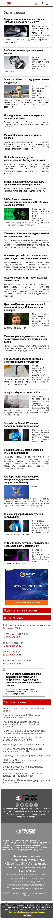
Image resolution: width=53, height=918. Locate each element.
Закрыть (27, 915)
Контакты (6, 811)
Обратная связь (27, 809)
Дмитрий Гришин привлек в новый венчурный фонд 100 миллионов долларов (24, 307)
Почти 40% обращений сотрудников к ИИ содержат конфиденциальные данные (24, 732)
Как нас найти (42, 809)
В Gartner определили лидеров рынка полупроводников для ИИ (22, 750)
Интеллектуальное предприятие (25, 884)
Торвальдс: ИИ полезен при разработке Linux (26, 755)
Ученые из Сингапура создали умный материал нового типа (26, 235)
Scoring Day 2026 (12, 651)
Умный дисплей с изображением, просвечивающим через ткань (24, 183)
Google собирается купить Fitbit (22, 392)
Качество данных (32, 881)
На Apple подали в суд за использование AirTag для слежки (24, 159)
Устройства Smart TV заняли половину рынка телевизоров (21, 425)
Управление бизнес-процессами (25, 888)
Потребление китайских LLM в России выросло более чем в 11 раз (22, 738)
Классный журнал (33, 867)
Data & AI (15, 881)
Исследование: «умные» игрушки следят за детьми (24, 117)
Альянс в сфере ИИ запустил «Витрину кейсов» (23, 709)
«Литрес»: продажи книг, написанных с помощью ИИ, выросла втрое (23, 774)
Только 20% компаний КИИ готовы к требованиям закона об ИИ (21, 716)
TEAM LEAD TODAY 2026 (16, 633)
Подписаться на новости (20, 610)
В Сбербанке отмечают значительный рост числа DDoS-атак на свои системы (26, 202)
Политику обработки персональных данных (27, 912)
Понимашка (27, 871)
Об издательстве (10, 809)
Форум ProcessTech (13, 642)
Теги (31, 811)
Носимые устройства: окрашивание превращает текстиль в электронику (26, 257)
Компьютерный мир (27, 856)
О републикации (20, 811)
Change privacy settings (25, 817)
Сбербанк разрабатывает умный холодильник (24, 515)
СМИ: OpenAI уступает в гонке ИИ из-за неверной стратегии (23, 761)
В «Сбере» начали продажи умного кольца (24, 52)
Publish (13, 867)
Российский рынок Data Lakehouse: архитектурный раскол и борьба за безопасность (21, 724)
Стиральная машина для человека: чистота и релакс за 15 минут (25, 20)
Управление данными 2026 (17, 660)
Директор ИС (16, 863)
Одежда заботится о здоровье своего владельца (26, 81)
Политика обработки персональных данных (26, 814)
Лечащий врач (38, 863)
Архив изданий (42, 811)
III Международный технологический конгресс (26, 625)
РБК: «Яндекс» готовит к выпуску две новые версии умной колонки (26, 544)
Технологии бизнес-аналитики (25, 878)
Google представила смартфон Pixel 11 (23, 744)
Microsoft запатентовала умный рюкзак (23, 136)
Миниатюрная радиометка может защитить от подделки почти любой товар (25, 339)
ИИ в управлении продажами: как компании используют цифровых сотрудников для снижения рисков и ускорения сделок (23, 679)
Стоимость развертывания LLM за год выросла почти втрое (23, 768)
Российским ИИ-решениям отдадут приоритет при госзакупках (27, 781)
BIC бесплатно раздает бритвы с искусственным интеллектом (23, 360)
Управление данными (33, 874)
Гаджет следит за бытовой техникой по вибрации (25, 279)
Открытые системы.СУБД (27, 860)
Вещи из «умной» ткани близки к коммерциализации (23, 451)
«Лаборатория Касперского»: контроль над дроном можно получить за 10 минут (21, 479)
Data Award (12, 874)
